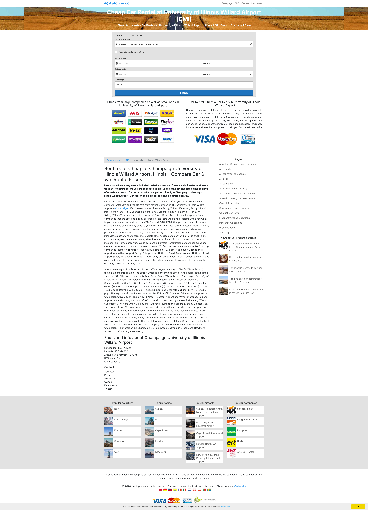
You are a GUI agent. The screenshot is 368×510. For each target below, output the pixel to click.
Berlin (158, 419)
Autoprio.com (120, 3)
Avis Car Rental (245, 451)
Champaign (121, 208)
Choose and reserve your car (235, 208)
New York (160, 451)
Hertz (240, 441)
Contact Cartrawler (251, 3)
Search (184, 92)
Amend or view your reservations (237, 198)
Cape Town (161, 430)
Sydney (159, 408)
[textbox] (184, 44)
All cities (223, 178)
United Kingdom (123, 419)
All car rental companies (232, 173)
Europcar (242, 430)
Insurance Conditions (230, 222)
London (159, 441)
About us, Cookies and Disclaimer (237, 164)
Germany (119, 441)
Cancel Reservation (229, 203)
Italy (116, 408)
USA (116, 451)
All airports (225, 169)
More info (225, 506)
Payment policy (227, 227)
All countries (226, 183)
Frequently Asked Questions (234, 217)
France (118, 430)
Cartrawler (240, 486)
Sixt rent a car (245, 408)
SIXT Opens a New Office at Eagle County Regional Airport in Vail (245, 247)
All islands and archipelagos (234, 188)
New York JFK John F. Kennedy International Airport (208, 458)
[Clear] (251, 44)
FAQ (237, 3)
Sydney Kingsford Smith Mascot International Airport (209, 412)
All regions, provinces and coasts (237, 193)
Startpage (227, 3)
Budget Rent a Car (247, 419)
